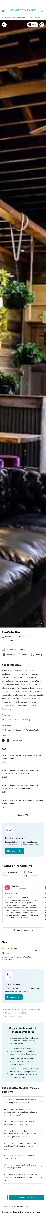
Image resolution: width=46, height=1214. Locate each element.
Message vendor (14, 851)
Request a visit (13, 997)
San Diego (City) (19, 17)
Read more (6, 709)
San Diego (6, 17)
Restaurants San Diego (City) (12, 1017)
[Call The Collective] (5, 1197)
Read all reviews (23, 930)
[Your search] (4, 24)
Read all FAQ (23, 815)
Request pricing (27, 1197)
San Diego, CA (10, 640)
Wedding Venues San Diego (12, 1009)
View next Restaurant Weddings (15, 1206)
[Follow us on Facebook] (3, 740)
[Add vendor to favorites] (41, 24)
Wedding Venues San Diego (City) (14, 1013)
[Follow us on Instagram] (8, 740)
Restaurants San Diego (32, 1009)
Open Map (38, 950)
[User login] (42, 10)
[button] (23, 840)
